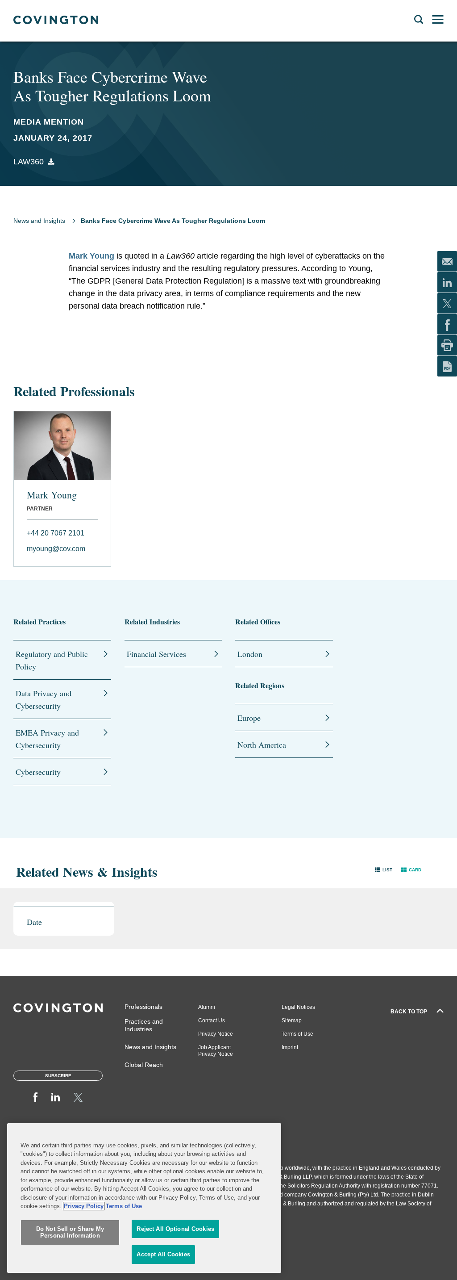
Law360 (28, 161)
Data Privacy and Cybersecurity (43, 699)
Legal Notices (298, 1007)
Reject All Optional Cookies (175, 1229)
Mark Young (91, 255)
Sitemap (292, 1020)
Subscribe (58, 1075)
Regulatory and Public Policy (52, 660)
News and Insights (39, 220)
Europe (249, 717)
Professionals (143, 1006)
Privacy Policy (84, 1206)
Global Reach (144, 1064)
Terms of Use (297, 1034)
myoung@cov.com (56, 548)
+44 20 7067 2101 (55, 533)
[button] (383, 869)
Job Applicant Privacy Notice (215, 1050)
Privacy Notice (215, 1034)
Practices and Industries (144, 1025)
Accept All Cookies (163, 1254)
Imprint (290, 1047)
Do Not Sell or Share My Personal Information (70, 1232)
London (249, 653)
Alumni (206, 1007)
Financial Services (156, 653)
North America (261, 744)
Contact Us (211, 1020)
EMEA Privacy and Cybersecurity (47, 738)
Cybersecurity (38, 771)
